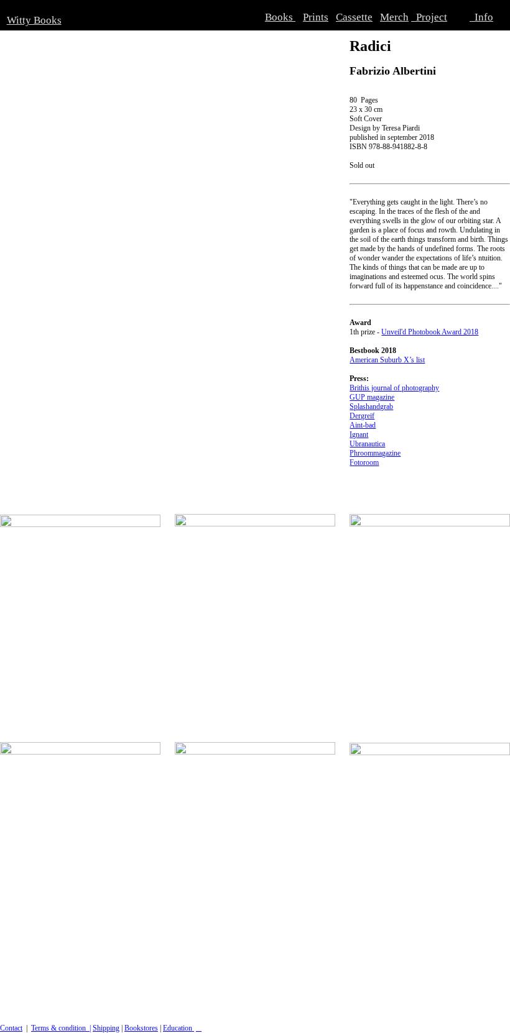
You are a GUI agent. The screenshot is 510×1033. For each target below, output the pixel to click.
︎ (199, 1028)
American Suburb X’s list (387, 360)
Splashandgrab (371, 406)
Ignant (359, 434)
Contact (11, 1028)
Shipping (106, 1028)
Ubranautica (367, 443)
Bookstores (141, 1028)
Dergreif (362, 415)
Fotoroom (364, 462)
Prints (315, 17)
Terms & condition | (61, 1028)
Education (178, 1028)
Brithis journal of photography (394, 387)
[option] (167, 162)
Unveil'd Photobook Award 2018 (429, 332)
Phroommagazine (375, 453)
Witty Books (34, 20)
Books (280, 17)
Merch (394, 17)
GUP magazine (372, 397)
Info (481, 17)
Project (429, 17)
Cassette (354, 17)
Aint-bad (363, 425)
